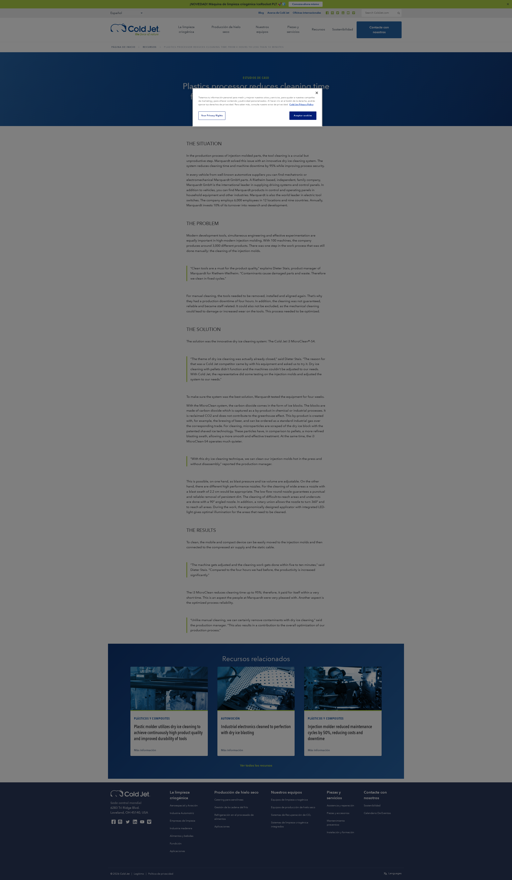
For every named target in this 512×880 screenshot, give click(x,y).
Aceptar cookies (303, 115)
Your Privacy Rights (212, 115)
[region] (257, 107)
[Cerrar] (316, 92)
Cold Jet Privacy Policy (301, 104)
